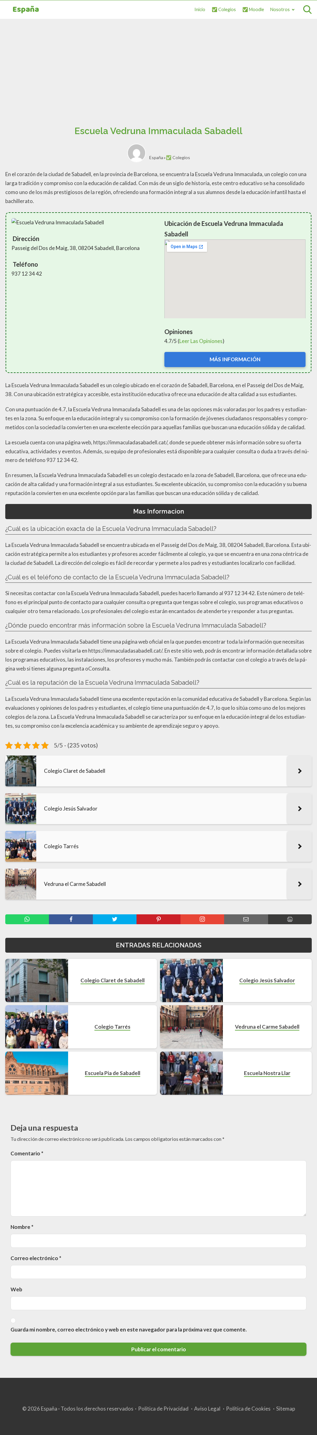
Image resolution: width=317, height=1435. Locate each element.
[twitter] (115, 919)
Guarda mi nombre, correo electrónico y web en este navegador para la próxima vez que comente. (129, 1329)
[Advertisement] (158, 65)
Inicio (199, 9)
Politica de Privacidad (163, 1408)
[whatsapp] (27, 919)
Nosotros (280, 9)
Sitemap (285, 1408)
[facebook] (71, 919)
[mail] (246, 919)
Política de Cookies (248, 1408)
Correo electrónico (36, 1258)
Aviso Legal (207, 1408)
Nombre (22, 1227)
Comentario (27, 1153)
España (25, 9)
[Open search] (307, 9)
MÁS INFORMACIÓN (235, 359)
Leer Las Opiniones (201, 341)
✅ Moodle (253, 9)
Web (16, 1289)
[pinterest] (158, 919)
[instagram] (202, 919)
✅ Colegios (224, 9)
